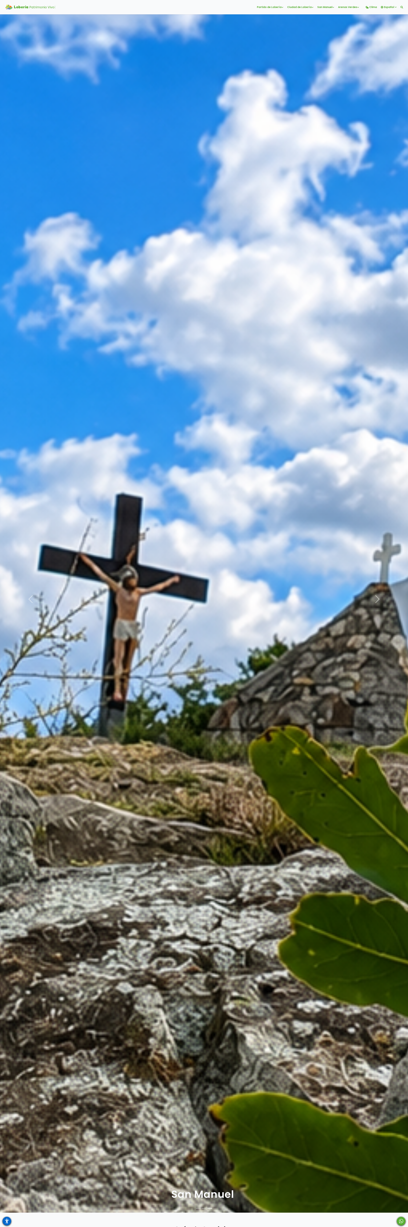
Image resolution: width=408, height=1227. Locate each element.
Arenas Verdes (202, 1194)
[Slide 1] (198, 1208)
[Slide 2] (204, 1208)
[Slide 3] (209, 1208)
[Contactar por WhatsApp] (401, 1221)
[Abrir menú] (7, 1221)
